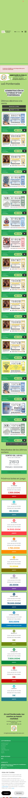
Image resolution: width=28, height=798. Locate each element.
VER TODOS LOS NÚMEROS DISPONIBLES (16, 444)
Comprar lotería (4, 744)
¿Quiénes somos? (5, 743)
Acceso (18, 31)
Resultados (3, 745)
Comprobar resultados (14, 472)
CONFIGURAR (5, 786)
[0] (23, 32)
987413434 (5, 767)
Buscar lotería (14, 106)
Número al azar (14, 109)
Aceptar (6, 793)
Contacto (3, 747)
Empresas (3, 748)
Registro (3, 752)
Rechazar (19, 793)
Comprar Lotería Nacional (14, 625)
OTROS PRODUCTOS (5, 750)
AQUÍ (13, 788)
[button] (2, 79)
